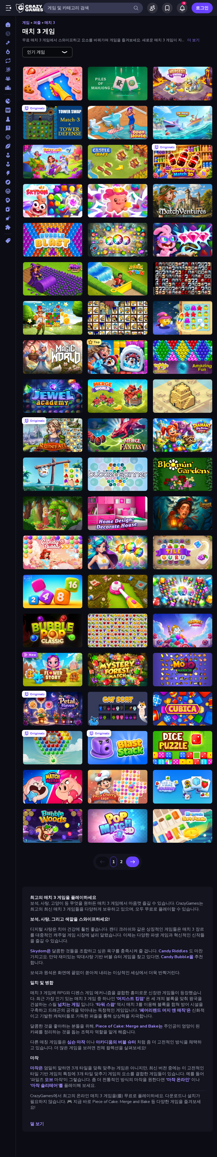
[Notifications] (182, 8)
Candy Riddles (173, 951)
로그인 (202, 8)
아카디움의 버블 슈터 (116, 1042)
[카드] (8, 209)
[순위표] (8, 87)
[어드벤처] (8, 182)
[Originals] (8, 69)
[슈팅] (8, 137)
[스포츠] (8, 146)
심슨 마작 (76, 1042)
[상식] (8, 128)
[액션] (8, 173)
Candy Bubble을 (177, 957)
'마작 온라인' (178, 1080)
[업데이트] (8, 60)
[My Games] (167, 8)
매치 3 (49, 22)
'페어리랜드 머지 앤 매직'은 (165, 1010)
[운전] (8, 191)
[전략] (8, 200)
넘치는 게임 (69, 1004)
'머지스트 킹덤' (130, 999)
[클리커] (8, 218)
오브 (49, 1080)
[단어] (8, 110)
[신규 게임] (8, 42)
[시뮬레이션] (8, 155)
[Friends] (152, 8)
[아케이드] (8, 164)
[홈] (8, 24)
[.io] (8, 101)
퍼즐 (37, 22)
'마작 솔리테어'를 (46, 1085)
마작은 (36, 1068)
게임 (26, 22)
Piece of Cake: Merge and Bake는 (129, 1026)
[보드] (8, 119)
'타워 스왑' (106, 1004)
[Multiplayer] (8, 78)
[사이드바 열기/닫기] (8, 8)
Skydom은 (40, 951)
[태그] (8, 240)
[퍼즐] (8, 227)
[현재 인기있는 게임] (8, 51)
